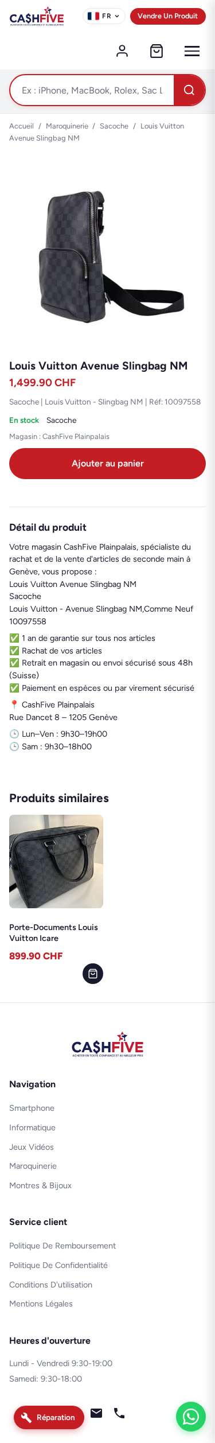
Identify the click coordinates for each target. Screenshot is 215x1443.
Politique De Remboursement (62, 1245)
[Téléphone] (119, 1415)
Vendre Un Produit (168, 15)
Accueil (21, 126)
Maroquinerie (67, 126)
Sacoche (114, 126)
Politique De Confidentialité (58, 1265)
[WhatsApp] (191, 1417)
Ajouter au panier (108, 463)
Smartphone (31, 1108)
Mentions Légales (41, 1303)
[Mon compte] (122, 51)
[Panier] (156, 51)
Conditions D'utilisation (50, 1284)
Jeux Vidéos (31, 1147)
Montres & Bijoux (40, 1185)
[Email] (96, 1415)
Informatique (32, 1127)
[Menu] (192, 51)
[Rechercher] (189, 90)
